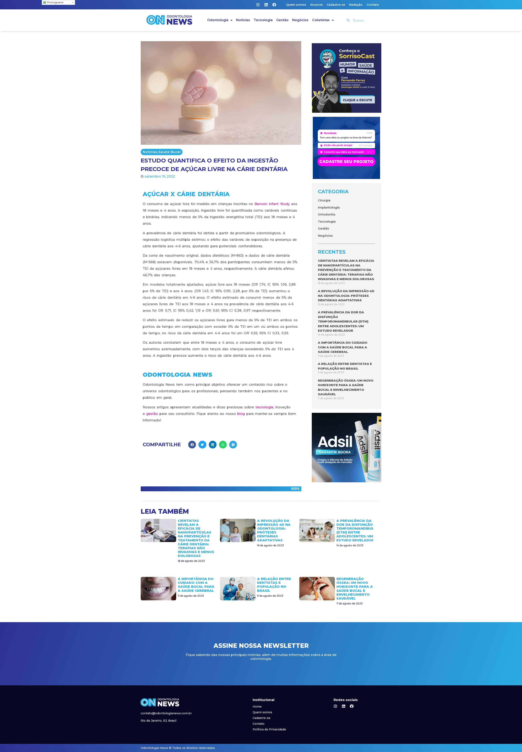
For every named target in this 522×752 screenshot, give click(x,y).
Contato (373, 5)
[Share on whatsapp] (223, 444)
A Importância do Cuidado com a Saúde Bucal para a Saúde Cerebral (342, 347)
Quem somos (296, 5)
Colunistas (321, 20)
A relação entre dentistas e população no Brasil (274, 585)
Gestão (282, 20)
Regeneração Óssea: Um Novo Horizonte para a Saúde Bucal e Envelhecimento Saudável (354, 588)
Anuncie (316, 5)
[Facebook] (274, 4)
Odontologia (217, 20)
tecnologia (264, 407)
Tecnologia (263, 20)
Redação (356, 5)
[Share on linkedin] (213, 444)
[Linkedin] (266, 4)
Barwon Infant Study (272, 204)
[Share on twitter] (202, 444)
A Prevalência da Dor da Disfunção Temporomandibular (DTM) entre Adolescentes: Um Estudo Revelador (343, 321)
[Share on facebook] (192, 444)
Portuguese (54, 2)
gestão (152, 414)
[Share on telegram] (233, 444)
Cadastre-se (336, 5)
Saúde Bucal (169, 152)
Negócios (300, 20)
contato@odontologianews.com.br (166, 713)
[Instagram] (258, 4)
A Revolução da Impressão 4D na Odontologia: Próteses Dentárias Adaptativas (346, 295)
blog (241, 414)
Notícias (243, 20)
